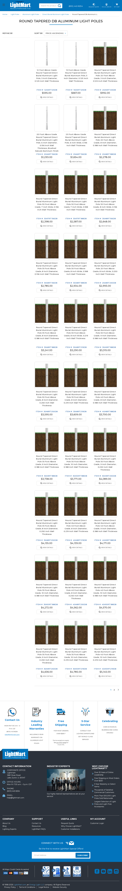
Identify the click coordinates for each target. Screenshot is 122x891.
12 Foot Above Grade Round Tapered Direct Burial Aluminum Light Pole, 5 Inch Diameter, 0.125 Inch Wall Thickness (47, 75)
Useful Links (69, 819)
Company (8, 819)
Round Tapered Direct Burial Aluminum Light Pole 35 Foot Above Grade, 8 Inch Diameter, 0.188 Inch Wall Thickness (47, 332)
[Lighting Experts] (56, 871)
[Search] (59, 5)
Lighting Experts (9, 829)
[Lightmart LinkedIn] (110, 871)
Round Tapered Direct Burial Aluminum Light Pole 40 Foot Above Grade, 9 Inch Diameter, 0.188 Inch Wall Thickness (105, 525)
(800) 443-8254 (12, 731)
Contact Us (36, 823)
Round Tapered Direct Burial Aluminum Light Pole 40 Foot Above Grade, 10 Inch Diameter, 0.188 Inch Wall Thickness (105, 590)
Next (117, 690)
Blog (4, 826)
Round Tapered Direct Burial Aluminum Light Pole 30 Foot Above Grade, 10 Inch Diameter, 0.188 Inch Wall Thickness (76, 461)
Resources (36, 826)
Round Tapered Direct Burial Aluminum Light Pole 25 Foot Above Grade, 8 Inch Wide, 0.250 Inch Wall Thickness (105, 268)
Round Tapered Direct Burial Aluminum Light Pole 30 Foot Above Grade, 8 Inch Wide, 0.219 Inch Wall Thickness (76, 332)
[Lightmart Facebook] (97, 871)
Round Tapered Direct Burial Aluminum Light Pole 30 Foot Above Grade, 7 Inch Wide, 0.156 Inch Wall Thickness (47, 204)
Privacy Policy (10, 887)
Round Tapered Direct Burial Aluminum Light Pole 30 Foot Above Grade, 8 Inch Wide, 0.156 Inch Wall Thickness (105, 204)
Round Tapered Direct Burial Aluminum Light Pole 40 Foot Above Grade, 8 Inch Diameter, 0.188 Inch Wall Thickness (105, 397)
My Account (98, 819)
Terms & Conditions (27, 887)
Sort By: (38, 33)
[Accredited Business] (66, 871)
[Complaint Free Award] (77, 871)
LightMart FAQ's (39, 829)
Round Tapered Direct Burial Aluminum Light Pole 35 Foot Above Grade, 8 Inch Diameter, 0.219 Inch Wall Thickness (76, 397)
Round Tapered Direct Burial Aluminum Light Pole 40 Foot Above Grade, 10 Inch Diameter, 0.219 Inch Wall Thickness (105, 654)
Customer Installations (70, 829)
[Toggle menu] (6, 5)
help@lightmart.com (12, 734)
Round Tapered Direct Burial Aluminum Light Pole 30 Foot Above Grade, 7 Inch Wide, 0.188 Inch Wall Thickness (76, 204)
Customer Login (97, 823)
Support (37, 819)
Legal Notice (43, 887)
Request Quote (67, 823)
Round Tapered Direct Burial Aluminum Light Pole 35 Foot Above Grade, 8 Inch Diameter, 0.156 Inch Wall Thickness (47, 268)
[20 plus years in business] (46, 871)
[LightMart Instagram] (116, 871)
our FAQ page (61, 742)
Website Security (60, 887)
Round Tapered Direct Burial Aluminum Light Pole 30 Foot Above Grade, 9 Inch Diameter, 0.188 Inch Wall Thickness (105, 332)
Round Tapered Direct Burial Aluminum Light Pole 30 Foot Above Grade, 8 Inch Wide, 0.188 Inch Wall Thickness (76, 268)
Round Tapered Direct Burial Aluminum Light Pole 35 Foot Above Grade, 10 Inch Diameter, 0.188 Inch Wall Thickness (47, 590)
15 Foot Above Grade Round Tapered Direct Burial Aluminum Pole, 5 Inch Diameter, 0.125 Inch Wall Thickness (76, 75)
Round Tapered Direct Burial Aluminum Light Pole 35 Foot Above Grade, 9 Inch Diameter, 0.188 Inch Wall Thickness (47, 461)
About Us (6, 823)
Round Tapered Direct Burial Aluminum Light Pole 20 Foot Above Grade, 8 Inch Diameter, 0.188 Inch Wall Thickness (105, 139)
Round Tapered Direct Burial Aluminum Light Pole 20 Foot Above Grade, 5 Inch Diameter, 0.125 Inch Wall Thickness (105, 75)
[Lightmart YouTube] (103, 871)
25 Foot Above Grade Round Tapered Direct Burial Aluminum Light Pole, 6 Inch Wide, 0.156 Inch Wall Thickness (76, 139)
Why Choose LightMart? (71, 826)
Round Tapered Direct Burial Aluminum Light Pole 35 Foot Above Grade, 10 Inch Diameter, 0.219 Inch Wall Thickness (76, 654)
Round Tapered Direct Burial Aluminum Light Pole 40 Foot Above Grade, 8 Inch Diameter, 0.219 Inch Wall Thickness (76, 525)
